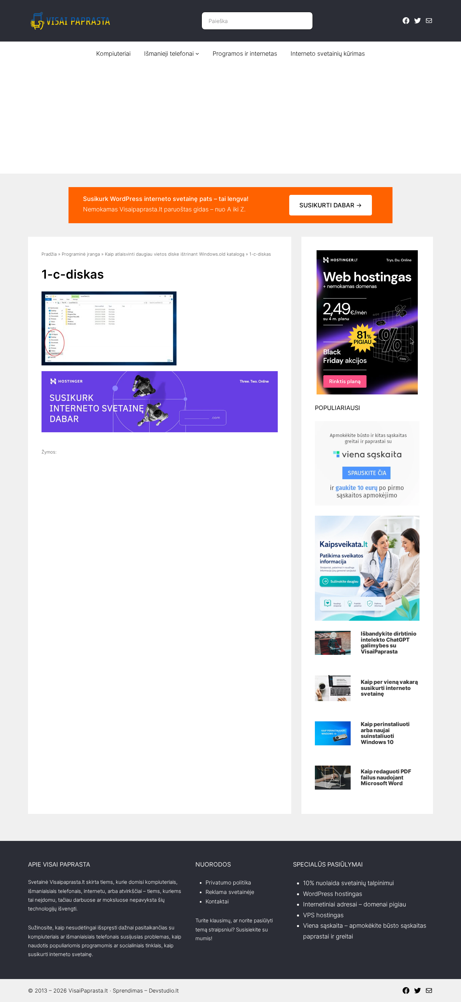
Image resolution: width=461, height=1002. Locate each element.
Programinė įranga (81, 254)
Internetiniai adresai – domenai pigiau (354, 904)
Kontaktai (217, 901)
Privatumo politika (228, 882)
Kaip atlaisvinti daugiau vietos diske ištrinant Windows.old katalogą (174, 254)
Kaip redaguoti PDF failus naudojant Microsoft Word (386, 778)
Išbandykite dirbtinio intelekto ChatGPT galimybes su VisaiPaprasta (388, 642)
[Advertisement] (230, 116)
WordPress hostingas (332, 893)
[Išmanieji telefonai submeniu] (197, 53)
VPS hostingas (323, 915)
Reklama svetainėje (230, 892)
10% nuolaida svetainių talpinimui (348, 883)
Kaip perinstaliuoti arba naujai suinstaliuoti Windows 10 (385, 733)
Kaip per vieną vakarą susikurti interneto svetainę (389, 688)
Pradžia (49, 254)
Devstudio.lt (164, 990)
